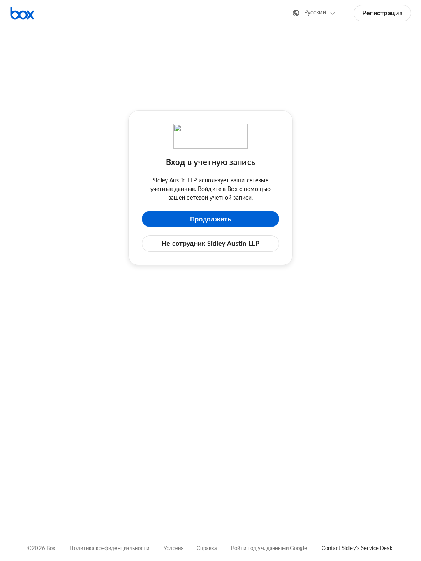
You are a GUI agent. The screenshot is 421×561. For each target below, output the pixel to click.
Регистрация (382, 13)
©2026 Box (41, 548)
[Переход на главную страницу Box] (22, 13)
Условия (173, 548)
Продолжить (210, 219)
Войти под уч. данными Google (269, 548)
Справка (207, 548)
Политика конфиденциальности (109, 548)
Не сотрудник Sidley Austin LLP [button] (210, 243)
